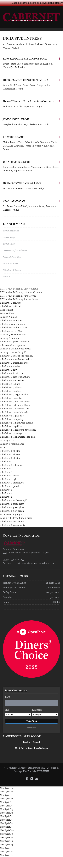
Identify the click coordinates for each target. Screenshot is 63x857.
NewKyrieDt (6, 855)
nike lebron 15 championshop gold (17, 437)
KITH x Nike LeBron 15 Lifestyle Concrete (21, 292)
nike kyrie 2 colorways (11, 465)
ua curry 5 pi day (8, 317)
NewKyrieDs (6, 851)
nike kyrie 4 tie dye (10, 366)
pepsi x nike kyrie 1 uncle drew (16, 518)
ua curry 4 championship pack (15, 349)
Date (7, 697)
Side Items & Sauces (12, 270)
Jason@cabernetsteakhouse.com (38, 563)
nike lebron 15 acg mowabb (14, 394)
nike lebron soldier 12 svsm (14, 327)
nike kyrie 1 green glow (12, 504)
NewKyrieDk (6, 823)
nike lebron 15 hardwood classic (16, 423)
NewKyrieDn (6, 834)
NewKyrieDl (6, 827)
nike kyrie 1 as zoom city (12, 525)
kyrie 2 (3, 447)
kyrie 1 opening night (11, 514)
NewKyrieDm (7, 830)
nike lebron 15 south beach (14, 412)
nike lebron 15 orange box (13, 433)
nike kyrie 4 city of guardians (15, 377)
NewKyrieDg (6, 809)
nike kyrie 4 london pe (11, 373)
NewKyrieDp (6, 841)
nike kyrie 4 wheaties (11, 320)
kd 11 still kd (6, 310)
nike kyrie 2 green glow (12, 483)
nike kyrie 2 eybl (8, 479)
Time (7, 710)
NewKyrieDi (6, 816)
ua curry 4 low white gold (13, 352)
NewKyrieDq (6, 844)
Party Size (37, 710)
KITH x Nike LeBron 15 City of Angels (19, 289)
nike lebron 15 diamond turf (14, 408)
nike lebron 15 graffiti (11, 398)
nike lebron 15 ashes (10, 391)
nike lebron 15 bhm (10, 384)
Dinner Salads (9, 243)
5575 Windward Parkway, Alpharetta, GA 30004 (27, 552)
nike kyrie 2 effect (9, 475)
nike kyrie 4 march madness (14, 363)
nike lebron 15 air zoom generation (18, 430)
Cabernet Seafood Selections (15, 250)
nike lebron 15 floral (10, 306)
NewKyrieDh (6, 813)
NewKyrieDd (6, 798)
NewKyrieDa (6, 788)
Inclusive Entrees (10, 263)
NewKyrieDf (6, 806)
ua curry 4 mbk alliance (12, 444)
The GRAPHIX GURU (38, 771)
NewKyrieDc (6, 795)
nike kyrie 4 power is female (14, 341)
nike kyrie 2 (6, 461)
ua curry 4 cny (7, 440)
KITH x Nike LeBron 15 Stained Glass (19, 299)
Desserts (6, 276)
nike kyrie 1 (6, 490)
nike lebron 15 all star (11, 387)
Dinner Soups (9, 237)
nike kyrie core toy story (12, 324)
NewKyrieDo (6, 837)
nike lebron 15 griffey (11, 426)
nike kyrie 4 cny (8, 370)
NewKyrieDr (6, 848)
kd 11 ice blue (7, 313)
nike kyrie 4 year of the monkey (16, 356)
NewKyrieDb (6, 791)
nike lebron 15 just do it (12, 416)
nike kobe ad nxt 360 (11, 331)
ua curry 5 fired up (9, 338)
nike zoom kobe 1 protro (12, 345)
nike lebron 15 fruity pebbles (15, 405)
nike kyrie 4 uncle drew (12, 380)
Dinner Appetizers (11, 230)
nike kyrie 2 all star (10, 451)
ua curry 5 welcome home (13, 334)
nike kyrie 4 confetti (10, 303)
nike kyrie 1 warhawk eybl (13, 500)
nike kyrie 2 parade (10, 486)
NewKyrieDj (6, 820)
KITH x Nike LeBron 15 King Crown (18, 296)
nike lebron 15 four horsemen (15, 401)
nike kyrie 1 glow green (12, 511)
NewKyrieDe (6, 802)
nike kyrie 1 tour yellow (12, 521)
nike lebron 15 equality (11, 419)
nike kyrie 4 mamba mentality (16, 359)
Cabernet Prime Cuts (12, 257)
